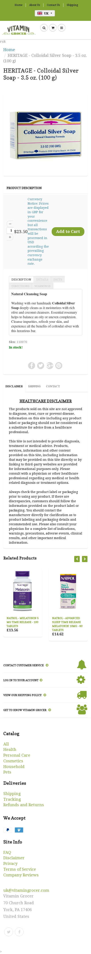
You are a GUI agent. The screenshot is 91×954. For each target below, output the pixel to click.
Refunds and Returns (23, 804)
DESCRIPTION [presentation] (21, 279)
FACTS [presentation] (57, 279)
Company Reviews (21, 875)
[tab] (21, 279)
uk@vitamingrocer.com (26, 890)
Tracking (12, 799)
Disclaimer (14, 858)
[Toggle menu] (61, 27)
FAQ (7, 852)
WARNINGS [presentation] (42, 286)
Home (18, 5)
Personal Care (16, 755)
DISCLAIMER (14, 386)
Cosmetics (13, 761)
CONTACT (53, 386)
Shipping (72, 5)
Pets (7, 772)
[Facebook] (19, 931)
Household (14, 766)
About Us (34, 5)
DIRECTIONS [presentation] (20, 286)
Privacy (10, 863)
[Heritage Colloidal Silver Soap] (45, 134)
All (6, 744)
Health (9, 749)
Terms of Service (19, 869)
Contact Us (53, 5)
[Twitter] (8, 931)
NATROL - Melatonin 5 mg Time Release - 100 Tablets (23, 622)
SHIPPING (34, 386)
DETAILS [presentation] (42, 279)
